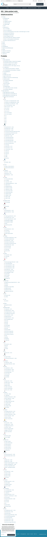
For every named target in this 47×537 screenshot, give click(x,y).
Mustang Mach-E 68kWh (9, 221)
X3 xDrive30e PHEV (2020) (9, 140)
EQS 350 (6, 328)
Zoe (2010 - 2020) (8, 427)
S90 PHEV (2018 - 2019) (9, 511)
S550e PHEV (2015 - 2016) (9, 317)
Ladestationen (4, 53)
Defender (6, 285)
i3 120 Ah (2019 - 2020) (9, 149)
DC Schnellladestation (6, 71)
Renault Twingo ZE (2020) (9, 428)
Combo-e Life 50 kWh (8, 386)
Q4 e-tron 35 (7, 111)
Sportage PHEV (7, 278)
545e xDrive (7, 158)
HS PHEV (6, 348)
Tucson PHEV (7, 249)
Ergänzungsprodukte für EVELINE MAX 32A (10, 93)
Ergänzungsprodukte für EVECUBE (8, 92)
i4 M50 (6, 155)
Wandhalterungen (7, 86)
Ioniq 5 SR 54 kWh (8, 246)
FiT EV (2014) (7, 230)
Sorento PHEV (7, 273)
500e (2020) (7, 206)
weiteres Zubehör (6, 84)
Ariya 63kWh (7, 375)
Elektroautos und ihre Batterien (9, 33)
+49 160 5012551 (8, 0)
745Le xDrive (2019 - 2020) (9, 134)
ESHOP (4, 25)
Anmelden (35, 0)
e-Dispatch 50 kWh (8, 193)
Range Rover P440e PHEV (9, 291)
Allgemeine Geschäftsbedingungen (7, 47)
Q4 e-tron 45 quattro (8, 114)
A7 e (5, 115)
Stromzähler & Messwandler (8, 80)
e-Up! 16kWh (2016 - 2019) (9, 489)
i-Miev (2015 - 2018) (8, 362)
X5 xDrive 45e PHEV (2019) (9, 143)
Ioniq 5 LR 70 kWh (8, 247)
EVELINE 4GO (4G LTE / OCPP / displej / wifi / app (12, 65)
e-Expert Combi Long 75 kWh (9, 401)
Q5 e (6, 121)
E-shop (3, 58)
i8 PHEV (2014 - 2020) (8, 135)
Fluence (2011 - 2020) (8, 422)
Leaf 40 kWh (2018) (8, 372)
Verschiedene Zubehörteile (8, 89)
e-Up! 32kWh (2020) (8, 491)
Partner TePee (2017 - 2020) (9, 398)
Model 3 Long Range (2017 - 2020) (10, 464)
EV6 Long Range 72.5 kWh (9, 272)
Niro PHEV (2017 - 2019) (9, 269)
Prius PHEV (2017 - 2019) (9, 471)
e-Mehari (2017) (7, 184)
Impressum (4, 44)
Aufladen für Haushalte (6, 52)
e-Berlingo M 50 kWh (8, 186)
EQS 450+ (6, 320)
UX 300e (6, 296)
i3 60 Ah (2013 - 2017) (8, 146)
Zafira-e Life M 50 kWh (8, 388)
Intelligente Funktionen (7, 21)
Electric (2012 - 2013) (8, 352)
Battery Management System (8, 36)
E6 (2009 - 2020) (7, 162)
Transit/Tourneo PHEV (8, 224)
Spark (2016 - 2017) (8, 173)
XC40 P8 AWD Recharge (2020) (10, 516)
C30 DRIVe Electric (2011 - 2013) (10, 510)
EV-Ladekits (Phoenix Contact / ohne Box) (10, 87)
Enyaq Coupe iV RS (8, 448)
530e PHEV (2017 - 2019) (9, 130)
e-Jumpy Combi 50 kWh (8, 192)
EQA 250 (6, 322)
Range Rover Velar (8, 288)
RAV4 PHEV (7, 477)
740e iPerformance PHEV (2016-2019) (11, 133)
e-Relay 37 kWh (7, 196)
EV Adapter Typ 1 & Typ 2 (7, 74)
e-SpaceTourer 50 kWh (8, 187)
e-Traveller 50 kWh (8, 402)
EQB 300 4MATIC (7, 329)
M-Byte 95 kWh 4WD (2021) (9, 167)
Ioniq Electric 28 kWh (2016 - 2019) (10, 237)
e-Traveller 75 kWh (8, 405)
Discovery (6, 283)
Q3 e (6, 117)
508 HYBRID (7, 407)
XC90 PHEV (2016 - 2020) (9, 520)
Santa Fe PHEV (7, 250)
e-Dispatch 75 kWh (8, 195)
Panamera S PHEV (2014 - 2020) (10, 414)
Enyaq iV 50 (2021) (8, 447)
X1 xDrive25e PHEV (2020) (9, 137)
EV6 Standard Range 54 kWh (9, 270)
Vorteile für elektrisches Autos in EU (9, 40)
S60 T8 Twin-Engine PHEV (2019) (10, 522)
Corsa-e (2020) (7, 383)
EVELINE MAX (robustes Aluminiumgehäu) (10, 62)
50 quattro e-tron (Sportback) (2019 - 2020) (12, 102)
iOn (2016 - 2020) (8, 393)
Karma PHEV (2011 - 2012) (9, 210)
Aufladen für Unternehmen (6, 50)
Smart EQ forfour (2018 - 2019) (10, 455)
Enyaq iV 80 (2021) (8, 445)
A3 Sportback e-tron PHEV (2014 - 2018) (11, 103)
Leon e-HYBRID (7, 437)
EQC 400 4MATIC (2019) (9, 319)
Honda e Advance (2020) (9, 233)
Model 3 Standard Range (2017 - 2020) (11, 462)
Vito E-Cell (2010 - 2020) (9, 315)
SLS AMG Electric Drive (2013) (10, 313)
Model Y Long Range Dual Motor (10, 467)
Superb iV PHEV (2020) (8, 442)
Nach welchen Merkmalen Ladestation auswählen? (12, 37)
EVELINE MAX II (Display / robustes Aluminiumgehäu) (12, 61)
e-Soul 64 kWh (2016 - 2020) (9, 264)
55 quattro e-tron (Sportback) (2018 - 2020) (12, 100)
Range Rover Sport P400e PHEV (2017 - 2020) (12, 282)
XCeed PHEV (7, 276)
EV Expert (3, 16)
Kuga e (6, 223)
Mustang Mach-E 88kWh (9, 220)
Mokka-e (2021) (7, 385)
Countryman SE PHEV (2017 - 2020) (10, 358)
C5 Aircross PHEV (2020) (9, 178)
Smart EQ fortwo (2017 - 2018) (10, 454)
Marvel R (6, 345)
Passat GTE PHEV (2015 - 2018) (10, 498)
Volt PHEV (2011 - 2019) (9, 174)
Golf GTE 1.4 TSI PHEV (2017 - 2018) (10, 495)
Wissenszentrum (5, 27)
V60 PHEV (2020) (7, 513)
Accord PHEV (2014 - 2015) (9, 229)
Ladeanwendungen (7, 22)
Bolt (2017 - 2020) (8, 171)
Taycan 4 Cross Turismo (8, 418)
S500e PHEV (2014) (8, 316)
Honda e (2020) (7, 231)
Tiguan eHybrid (7, 504)
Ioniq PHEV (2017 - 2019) (9, 240)
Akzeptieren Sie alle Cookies (11, 534)
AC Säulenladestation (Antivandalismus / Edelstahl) (12, 70)
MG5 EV (6, 347)
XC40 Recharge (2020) (8, 517)
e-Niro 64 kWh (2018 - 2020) (9, 267)
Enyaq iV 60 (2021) (8, 444)
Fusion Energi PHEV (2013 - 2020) (10, 219)
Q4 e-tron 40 (7, 108)
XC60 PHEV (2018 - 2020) (9, 519)
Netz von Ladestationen (8, 30)
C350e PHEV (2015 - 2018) (9, 310)
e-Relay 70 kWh (7, 198)
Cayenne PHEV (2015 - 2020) (9, 412)
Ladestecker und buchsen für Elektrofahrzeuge (10, 77)
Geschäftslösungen (6, 18)
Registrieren (41, 0)
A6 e (5, 118)
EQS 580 (6, 323)
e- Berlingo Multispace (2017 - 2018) (11, 183)
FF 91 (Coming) (7, 202)
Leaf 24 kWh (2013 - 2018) (9, 369)
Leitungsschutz (6, 81)
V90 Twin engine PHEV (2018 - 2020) (11, 514)
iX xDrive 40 (7, 153)
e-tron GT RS (7, 109)
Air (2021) (6, 300)
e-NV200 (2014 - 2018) (8, 368)
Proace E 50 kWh (7, 474)
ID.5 (5, 503)
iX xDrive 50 (7, 152)
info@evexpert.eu (20, 0)
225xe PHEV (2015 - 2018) (9, 127)
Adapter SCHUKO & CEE (7, 76)
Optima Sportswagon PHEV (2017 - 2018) (11, 262)
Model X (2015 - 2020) (8, 461)
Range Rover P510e (8, 289)
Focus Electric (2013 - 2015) (9, 217)
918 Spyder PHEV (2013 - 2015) (10, 411)
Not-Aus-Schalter (7, 83)
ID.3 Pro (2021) (7, 497)
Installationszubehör (6, 79)
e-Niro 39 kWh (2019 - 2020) (9, 266)
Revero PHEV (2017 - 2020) (9, 211)
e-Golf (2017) (7, 492)
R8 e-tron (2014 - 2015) (9, 106)
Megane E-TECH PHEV (8, 430)
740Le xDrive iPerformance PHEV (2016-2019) (12, 131)
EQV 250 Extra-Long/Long (9, 334)
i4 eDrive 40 (7, 150)
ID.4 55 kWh (7, 501)
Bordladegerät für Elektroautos (9, 34)
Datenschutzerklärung (3, 532)
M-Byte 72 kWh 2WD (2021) (9, 166)
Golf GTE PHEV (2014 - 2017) (9, 494)
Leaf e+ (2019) (7, 373)
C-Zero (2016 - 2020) (8, 181)
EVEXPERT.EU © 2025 (42, 534)
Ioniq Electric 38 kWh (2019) (9, 239)
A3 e (5, 120)
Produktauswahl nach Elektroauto (8, 96)
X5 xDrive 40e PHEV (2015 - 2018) (10, 141)
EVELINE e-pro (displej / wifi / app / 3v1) (10, 64)
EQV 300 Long (7, 326)
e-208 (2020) (7, 395)
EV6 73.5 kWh (7, 275)
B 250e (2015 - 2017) (8, 309)
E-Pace (6, 257)
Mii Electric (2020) (8, 435)
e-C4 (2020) (7, 180)
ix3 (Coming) (7, 144)
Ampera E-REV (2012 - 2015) (9, 481)
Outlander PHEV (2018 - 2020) (10, 363)
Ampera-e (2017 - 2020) (9, 382)
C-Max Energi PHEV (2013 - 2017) (10, 216)
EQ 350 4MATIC (7, 325)
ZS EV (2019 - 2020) (8, 344)
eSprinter (6, 337)
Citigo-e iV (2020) (8, 441)
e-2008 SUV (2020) (8, 399)
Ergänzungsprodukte (5, 90)
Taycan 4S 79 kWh (8, 417)
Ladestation (6, 19)
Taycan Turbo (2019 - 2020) (9, 415)
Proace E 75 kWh (7, 472)
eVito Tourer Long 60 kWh (9, 332)
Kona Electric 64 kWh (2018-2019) (10, 243)
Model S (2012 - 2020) (8, 459)
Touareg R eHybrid (8, 506)
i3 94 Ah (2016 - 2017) (8, 147)
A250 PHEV (7, 338)
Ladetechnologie (6, 24)
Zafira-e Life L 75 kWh (8, 389)
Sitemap (3, 49)
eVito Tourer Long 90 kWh (9, 331)
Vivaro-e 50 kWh (7, 485)
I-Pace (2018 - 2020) (8, 254)
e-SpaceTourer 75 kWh (8, 189)
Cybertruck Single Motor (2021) (10, 465)
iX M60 (6, 156)
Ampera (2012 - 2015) (8, 381)
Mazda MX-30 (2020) (8, 305)
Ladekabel (4, 73)
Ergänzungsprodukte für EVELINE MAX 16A (10, 95)
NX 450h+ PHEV (7, 295)
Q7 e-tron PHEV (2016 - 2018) (10, 105)
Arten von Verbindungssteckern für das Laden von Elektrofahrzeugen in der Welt (16, 31)
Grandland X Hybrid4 (8, 484)
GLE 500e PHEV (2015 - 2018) (10, 312)
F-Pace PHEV (7, 256)
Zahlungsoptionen (5, 46)
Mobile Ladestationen (6, 59)
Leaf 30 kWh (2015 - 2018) (9, 371)
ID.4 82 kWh (7, 500)
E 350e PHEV (7, 340)
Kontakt (3, 43)
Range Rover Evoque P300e (9, 286)
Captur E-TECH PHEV (8, 431)
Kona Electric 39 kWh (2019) (9, 242)
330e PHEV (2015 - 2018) (9, 128)
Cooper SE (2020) (7, 356)
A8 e (5, 123)
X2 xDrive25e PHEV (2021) (9, 138)
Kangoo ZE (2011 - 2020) (9, 424)
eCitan (6, 335)
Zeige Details (2, 534)
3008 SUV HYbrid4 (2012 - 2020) (10, 396)
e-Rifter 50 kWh (7, 404)
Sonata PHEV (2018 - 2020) (9, 244)
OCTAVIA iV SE (7, 450)
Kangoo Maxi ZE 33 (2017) (9, 425)
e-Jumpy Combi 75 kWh (8, 190)
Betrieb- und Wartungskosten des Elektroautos (11, 39)
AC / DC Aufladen (7, 28)
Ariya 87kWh (7, 376)
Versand (3, 42)
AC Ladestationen (6, 67)
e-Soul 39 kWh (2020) (8, 263)
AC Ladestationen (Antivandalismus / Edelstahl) (11, 68)
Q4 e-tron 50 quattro (8, 112)
